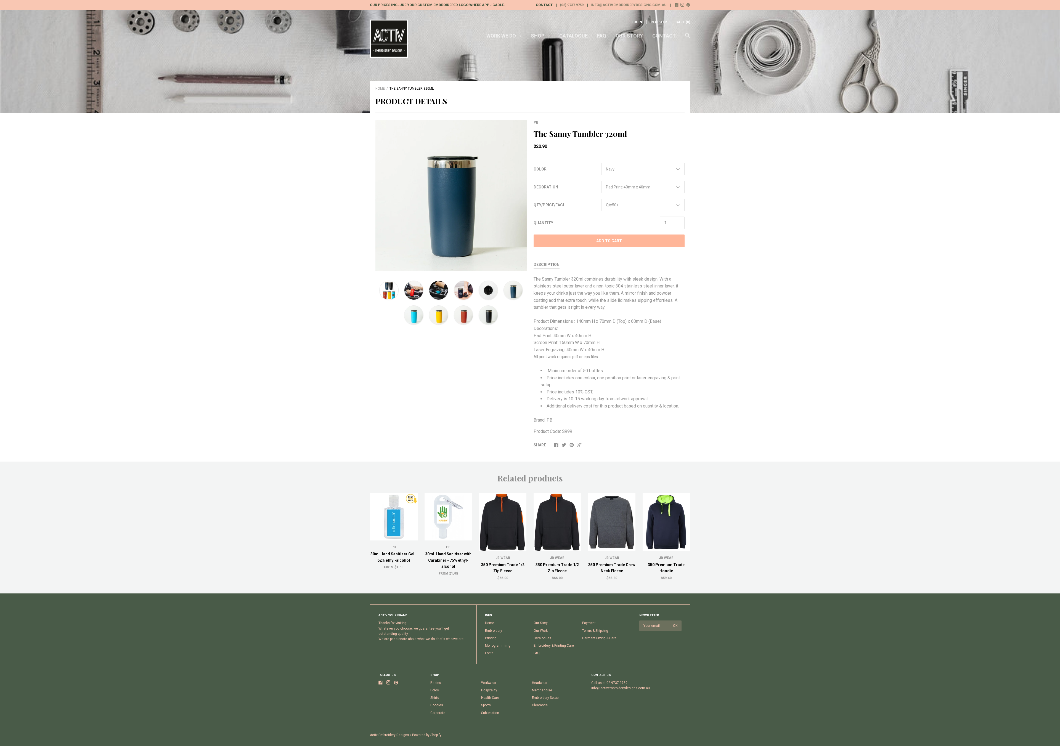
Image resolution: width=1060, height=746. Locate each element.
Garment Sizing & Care (599, 638)
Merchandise (542, 690)
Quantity (543, 223)
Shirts (434, 698)
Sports (486, 705)
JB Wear (502, 558)
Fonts (489, 653)
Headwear (539, 683)
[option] (451, 195)
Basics (435, 683)
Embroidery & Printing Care (554, 646)
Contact (664, 36)
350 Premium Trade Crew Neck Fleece (611, 568)
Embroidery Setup (545, 698)
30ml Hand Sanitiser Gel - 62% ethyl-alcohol (393, 557)
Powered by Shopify (426, 735)
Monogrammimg (497, 646)
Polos (434, 690)
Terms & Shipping (595, 631)
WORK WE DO (501, 36)
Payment (589, 623)
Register (659, 22)
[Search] (687, 38)
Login (637, 22)
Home (380, 88)
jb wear (666, 558)
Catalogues (542, 638)
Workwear (488, 683)
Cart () (682, 22)
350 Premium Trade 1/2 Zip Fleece (502, 568)
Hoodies (436, 705)
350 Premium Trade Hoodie (666, 568)
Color (540, 169)
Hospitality (489, 690)
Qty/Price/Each (550, 205)
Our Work (541, 631)
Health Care (490, 698)
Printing (491, 638)
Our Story (629, 36)
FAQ (601, 36)
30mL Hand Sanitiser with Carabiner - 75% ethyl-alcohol (448, 560)
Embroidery (493, 631)
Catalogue (573, 36)
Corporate (437, 713)
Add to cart (609, 241)
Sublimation (490, 713)
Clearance (540, 705)
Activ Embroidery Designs (389, 735)
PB (536, 122)
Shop (538, 36)
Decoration (546, 187)
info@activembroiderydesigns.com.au (629, 5)
